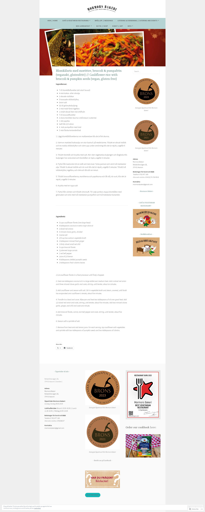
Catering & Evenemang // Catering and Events (137, 21)
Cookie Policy (37, 508)
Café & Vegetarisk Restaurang (75, 21)
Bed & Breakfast (83, 26)
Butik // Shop (102, 26)
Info (129, 26)
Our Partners (93, 495)
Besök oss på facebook (102, 461)
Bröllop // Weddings (104, 21)
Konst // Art (117, 26)
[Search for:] (146, 71)
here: (153, 427)
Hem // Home (53, 21)
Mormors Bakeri (146, 191)
